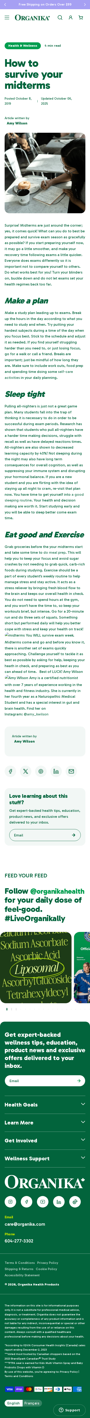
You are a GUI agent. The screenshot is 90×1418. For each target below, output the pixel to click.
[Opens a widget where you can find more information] (69, 1410)
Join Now (78, 1081)
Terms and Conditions (19, 1376)
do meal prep (54, 552)
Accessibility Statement (22, 1275)
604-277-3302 (19, 1241)
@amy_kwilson (36, 714)
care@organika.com (25, 1224)
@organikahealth (57, 891)
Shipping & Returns (19, 1269)
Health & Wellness (22, 46)
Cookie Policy (46, 1269)
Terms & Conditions (20, 1263)
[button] (5, 4)
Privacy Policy (47, 1263)
